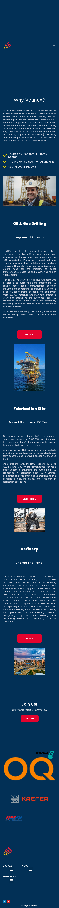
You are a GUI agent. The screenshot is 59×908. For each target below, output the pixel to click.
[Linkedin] (4, 901)
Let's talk (29, 718)
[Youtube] (8, 901)
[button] (54, 45)
